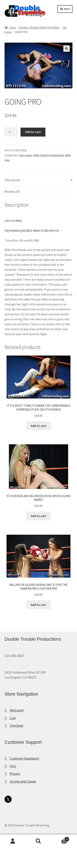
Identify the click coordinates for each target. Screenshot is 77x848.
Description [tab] (12, 180)
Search (38, 841)
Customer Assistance (24, 758)
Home (12, 27)
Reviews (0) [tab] (12, 191)
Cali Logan (25, 155)
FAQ (13, 766)
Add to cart (33, 132)
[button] (66, 48)
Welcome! (17, 710)
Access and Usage (23, 781)
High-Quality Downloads (48, 155)
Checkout (16, 725)
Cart (13, 718)
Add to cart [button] (38, 426)
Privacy (15, 773)
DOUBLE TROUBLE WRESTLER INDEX (39, 27)
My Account (13, 841)
